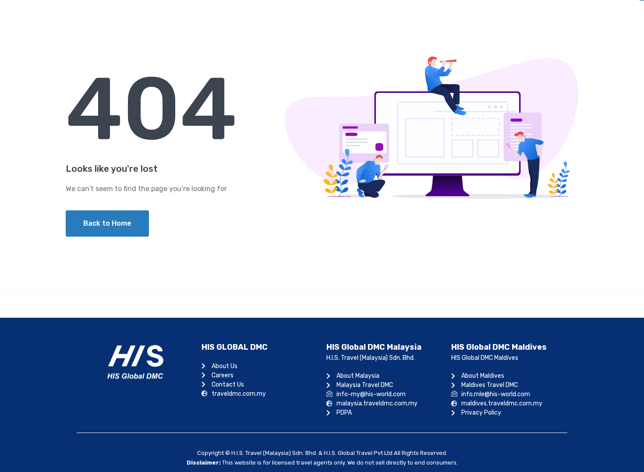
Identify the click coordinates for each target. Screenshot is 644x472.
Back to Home (107, 223)
